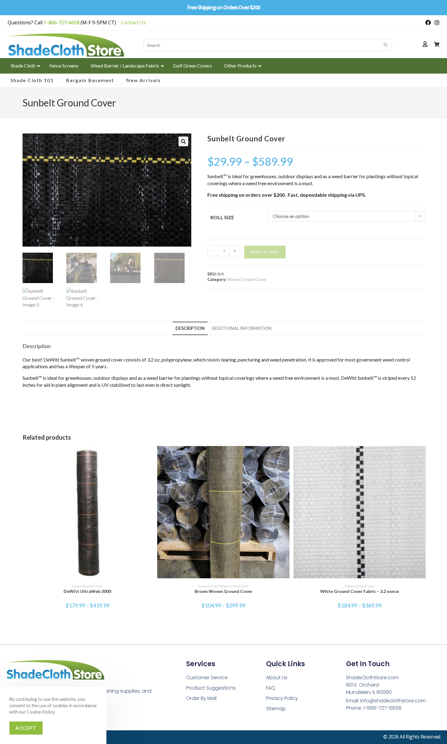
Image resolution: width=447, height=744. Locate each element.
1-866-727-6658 (61, 22)
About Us (276, 677)
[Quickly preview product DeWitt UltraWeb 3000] (150, 457)
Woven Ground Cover (246, 279)
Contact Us (133, 22)
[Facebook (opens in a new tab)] (428, 22)
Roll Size (222, 217)
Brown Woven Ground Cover (223, 591)
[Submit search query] (386, 45)
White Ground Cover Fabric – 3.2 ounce (359, 591)
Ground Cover (207, 586)
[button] (183, 141)
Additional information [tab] (242, 328)
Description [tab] (190, 328)
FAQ (270, 687)
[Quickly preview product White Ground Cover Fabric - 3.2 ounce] (423, 457)
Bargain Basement (90, 80)
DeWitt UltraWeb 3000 (87, 591)
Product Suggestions (211, 687)
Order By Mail (201, 698)
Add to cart (264, 252)
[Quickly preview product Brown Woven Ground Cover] (286, 457)
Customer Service (207, 677)
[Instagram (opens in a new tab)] (436, 22)
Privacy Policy (282, 698)
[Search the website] (267, 44)
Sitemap (276, 708)
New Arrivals (143, 80)
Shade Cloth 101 (32, 80)
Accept (26, 728)
